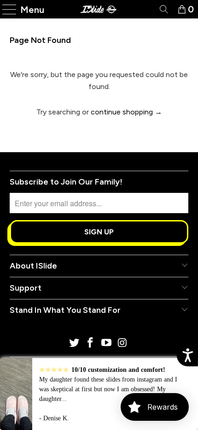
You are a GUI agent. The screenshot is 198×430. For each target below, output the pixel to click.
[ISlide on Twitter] (75, 343)
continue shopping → (126, 112)
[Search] (163, 9)
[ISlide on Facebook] (91, 343)
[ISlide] (99, 9)
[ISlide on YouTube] (107, 343)
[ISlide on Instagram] (122, 343)
